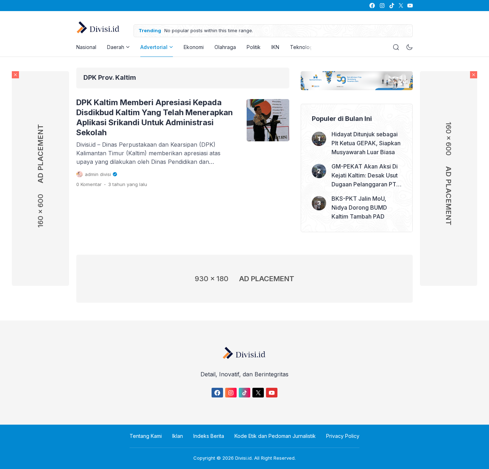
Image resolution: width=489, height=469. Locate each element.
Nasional (86, 47)
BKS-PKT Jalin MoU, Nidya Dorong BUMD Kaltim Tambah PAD (359, 207)
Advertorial (154, 47)
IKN (275, 47)
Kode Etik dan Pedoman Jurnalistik (275, 436)
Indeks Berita (208, 436)
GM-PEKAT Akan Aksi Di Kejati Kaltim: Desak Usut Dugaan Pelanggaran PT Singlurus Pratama (364, 176)
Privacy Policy (342, 436)
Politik (254, 47)
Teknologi (302, 47)
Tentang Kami (146, 436)
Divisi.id (243, 458)
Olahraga (225, 47)
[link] (371, 5)
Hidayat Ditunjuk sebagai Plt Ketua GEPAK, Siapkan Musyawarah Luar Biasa (366, 143)
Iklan (177, 436)
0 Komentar (89, 184)
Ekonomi (194, 47)
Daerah (115, 47)
